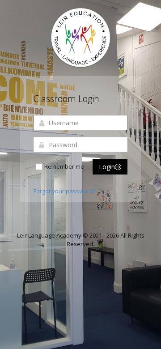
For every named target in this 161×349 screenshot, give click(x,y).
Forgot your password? (65, 191)
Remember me (64, 166)
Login (107, 166)
